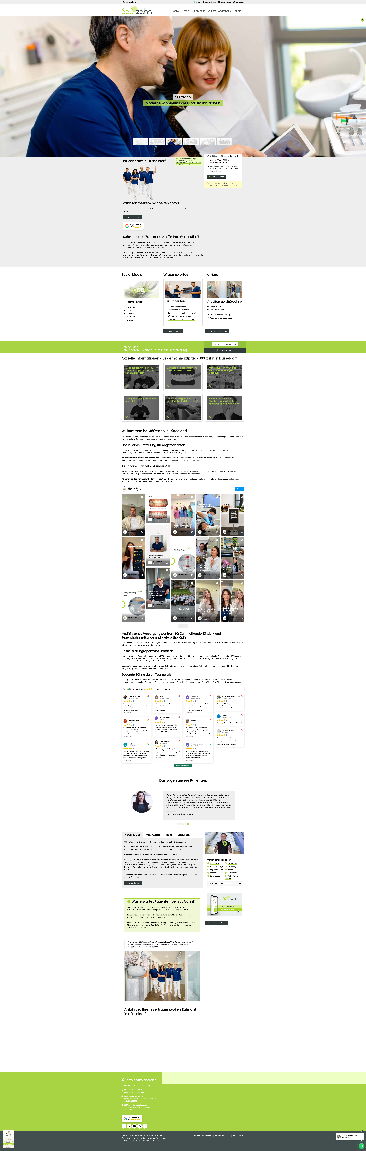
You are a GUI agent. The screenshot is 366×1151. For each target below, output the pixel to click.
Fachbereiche (130, 2)
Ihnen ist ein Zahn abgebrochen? (182, 313)
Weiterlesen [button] (127, 713)
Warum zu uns (132, 837)
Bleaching (232, 869)
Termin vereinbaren (218, 925)
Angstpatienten (216, 872)
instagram (130, 307)
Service (228, 1138)
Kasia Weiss (195, 696)
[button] (133, 226)
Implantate (232, 866)
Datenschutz (207, 1138)
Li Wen (224, 715)
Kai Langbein (164, 741)
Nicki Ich (193, 720)
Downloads (219, 1138)
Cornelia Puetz (134, 720)
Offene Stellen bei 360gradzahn (223, 315)
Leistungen (199, 11)
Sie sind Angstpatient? (177, 306)
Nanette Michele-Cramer (231, 696)
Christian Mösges (228, 730)
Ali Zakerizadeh (165, 717)
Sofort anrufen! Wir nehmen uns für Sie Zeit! (222, 184)
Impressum (196, 1138)
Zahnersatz (215, 878)
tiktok (128, 310)
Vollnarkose (233, 872)
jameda (129, 320)
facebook (130, 317)
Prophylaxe (214, 866)
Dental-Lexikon (238, 1138)
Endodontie (232, 875)
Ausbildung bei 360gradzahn (222, 318)
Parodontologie (216, 869)
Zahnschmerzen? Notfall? (134, 1099)
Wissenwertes (153, 837)
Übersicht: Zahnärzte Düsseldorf (181, 319)
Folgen (241, 489)
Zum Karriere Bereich (218, 331)
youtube (130, 313)
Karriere (211, 11)
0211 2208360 (132, 1103)
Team (175, 11)
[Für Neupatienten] (224, 846)
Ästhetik (213, 875)
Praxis (186, 11)
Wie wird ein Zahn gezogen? (180, 316)
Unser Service (134, 885)
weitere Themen (175, 331)
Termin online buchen (226, 344)
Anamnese (224, 11)
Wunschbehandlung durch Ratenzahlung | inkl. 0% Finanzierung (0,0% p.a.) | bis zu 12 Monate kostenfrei (188, 161)
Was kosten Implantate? (178, 310)
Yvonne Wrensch (197, 744)
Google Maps (215, 171)
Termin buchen (133, 217)
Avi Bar (162, 696)
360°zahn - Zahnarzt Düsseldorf (223, 166)
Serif (130, 744)
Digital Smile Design (231, 879)
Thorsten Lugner (134, 696)
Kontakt (239, 11)
